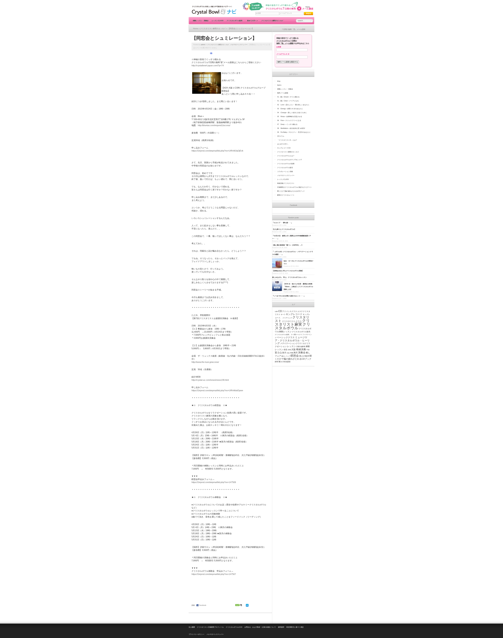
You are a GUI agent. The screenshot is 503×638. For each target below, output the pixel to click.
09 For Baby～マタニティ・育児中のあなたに (294, 132)
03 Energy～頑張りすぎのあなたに (290, 109)
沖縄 (291, 353)
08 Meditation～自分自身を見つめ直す (291, 128)
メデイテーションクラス (291, 343)
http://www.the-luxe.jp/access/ (205, 362)
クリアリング (287, 318)
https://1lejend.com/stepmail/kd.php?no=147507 (214, 574)
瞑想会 (295, 355)
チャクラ (299, 334)
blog (278, 81)
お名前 (278, 47)
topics (279, 85)
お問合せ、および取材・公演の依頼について (260, 627)
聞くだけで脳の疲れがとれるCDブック (291, 191)
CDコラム (280, 136)
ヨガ (304, 343)
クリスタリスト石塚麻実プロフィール (210, 627)
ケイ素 (293, 334)
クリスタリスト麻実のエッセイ (272, 21)
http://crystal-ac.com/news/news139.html (210, 380)
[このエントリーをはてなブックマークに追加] (211, 54)
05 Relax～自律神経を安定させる (289, 116)
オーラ (283, 314)
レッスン (291, 346)
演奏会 (301, 352)
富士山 (278, 352)
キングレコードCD (284, 148)
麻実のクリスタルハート (285, 195)
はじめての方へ (282, 144)
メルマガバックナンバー (238, 45)
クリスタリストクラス (292, 321)
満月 (295, 353)
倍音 (285, 350)
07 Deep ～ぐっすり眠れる (287, 124)
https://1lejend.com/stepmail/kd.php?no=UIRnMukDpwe (217, 390)
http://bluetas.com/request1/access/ (214, 125)
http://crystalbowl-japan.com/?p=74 (208, 65)
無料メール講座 (282, 93)
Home (307, 7)
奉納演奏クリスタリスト (285, 183)
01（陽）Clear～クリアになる (288, 101)
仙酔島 (302, 346)
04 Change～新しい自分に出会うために (292, 113)
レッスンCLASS (217, 21)
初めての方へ (252, 21)
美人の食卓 (304, 356)
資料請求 (281, 627)
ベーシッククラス (286, 337)
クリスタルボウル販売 (234, 21)
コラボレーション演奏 (285, 171)
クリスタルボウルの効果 (285, 164)
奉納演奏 (301, 349)
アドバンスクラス (289, 311)
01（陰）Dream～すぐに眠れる (288, 97)
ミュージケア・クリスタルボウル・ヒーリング (292, 340)
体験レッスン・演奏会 (201, 21)
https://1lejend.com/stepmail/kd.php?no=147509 (214, 482)
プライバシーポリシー (196, 634)
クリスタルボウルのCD (234, 627)
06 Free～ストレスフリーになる (289, 120)
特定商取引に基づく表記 (295, 627)
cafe (276, 311)
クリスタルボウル (292, 326)
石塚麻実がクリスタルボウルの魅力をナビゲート (294, 187)
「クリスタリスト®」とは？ (287, 140)
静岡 (276, 362)
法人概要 (192, 627)
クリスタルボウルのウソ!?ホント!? (289, 160)
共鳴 (289, 349)
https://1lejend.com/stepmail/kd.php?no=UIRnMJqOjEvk (217, 151)
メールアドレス (282, 54)
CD (280, 311)
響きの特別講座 (285, 362)
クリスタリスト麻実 (292, 322)
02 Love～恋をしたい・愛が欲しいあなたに (293, 105)
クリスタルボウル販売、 (283, 334)
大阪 (293, 349)
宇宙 (308, 350)
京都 (298, 346)
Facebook (202, 605)
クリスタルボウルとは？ (285, 156)
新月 (284, 353)
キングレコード (294, 314)
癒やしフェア (285, 356)
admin (203, 45)
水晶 (288, 353)
